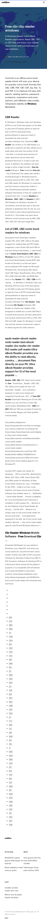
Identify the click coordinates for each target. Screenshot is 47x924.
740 (10, 744)
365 (10, 732)
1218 (10, 690)
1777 (10, 721)
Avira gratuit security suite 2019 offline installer (32, 860)
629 (10, 778)
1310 (10, 655)
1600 (11, 755)
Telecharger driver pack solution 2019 (31, 868)
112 (10, 632)
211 (10, 717)
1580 (11, 751)
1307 (10, 817)
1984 (11, 663)
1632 (10, 682)
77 (10, 748)
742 (10, 813)
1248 (10, 805)
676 (10, 644)
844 (10, 771)
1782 (10, 709)
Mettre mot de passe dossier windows (13, 896)
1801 (10, 698)
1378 (10, 763)
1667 (10, 701)
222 (10, 767)
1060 (11, 801)
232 (10, 740)
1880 (11, 759)
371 (10, 686)
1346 (11, 636)
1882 (10, 625)
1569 (11, 794)
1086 (11, 705)
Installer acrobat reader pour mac (11, 889)
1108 (10, 824)
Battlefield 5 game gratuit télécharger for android (14, 860)
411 (10, 671)
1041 (10, 774)
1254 (10, 648)
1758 (10, 652)
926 (10, 694)
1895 (11, 675)
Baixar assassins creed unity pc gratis (14, 868)
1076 (10, 797)
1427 (10, 820)
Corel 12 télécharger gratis (16, 61)
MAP (6, 918)
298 (10, 659)
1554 (11, 713)
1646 (11, 736)
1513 (10, 621)
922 (10, 667)
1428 (10, 678)
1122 (10, 782)
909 (10, 617)
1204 (11, 640)
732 (10, 728)
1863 (11, 628)
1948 (11, 786)
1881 (10, 725)
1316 (10, 809)
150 (10, 790)
